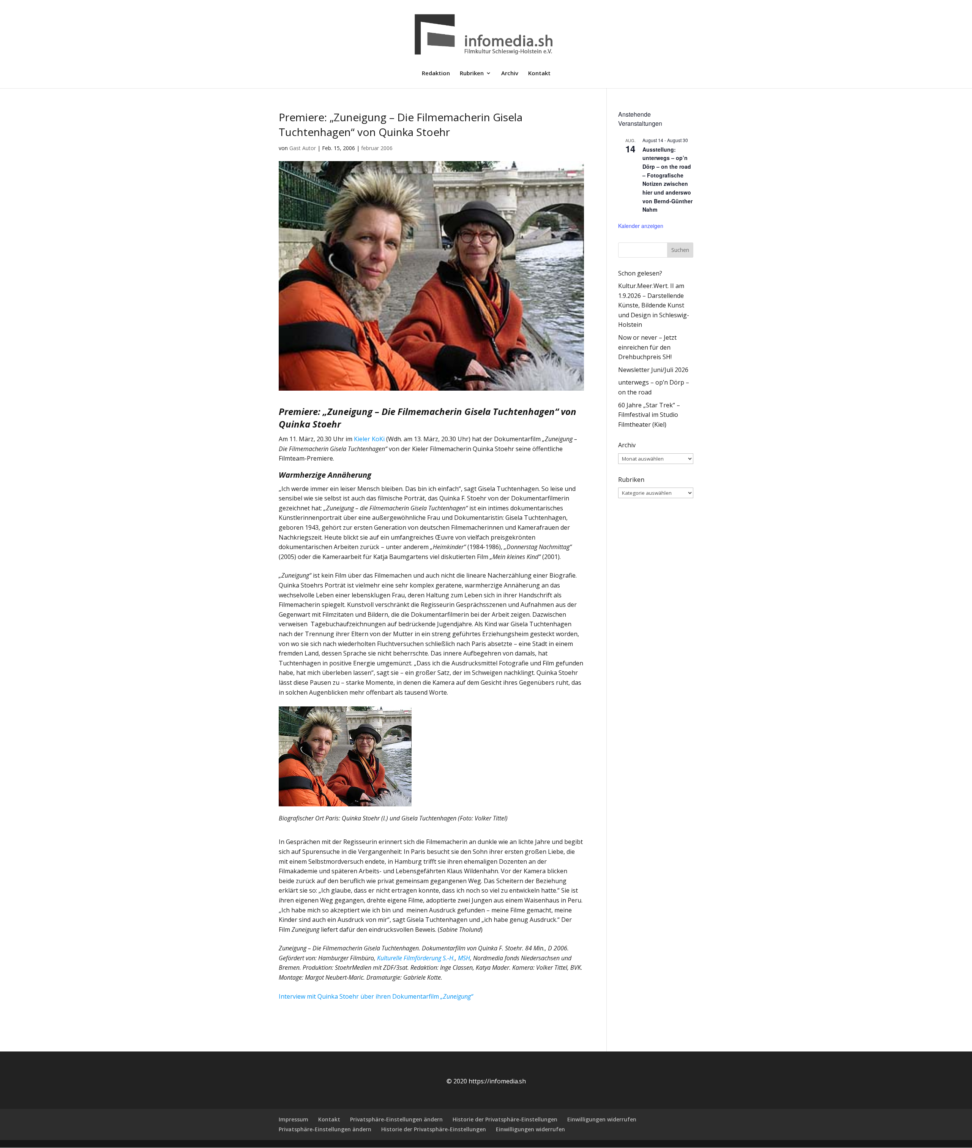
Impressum (293, 1119)
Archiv (509, 73)
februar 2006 (377, 148)
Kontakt (539, 73)
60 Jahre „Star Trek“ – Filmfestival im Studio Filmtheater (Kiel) (649, 415)
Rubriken (472, 73)
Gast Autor (302, 148)
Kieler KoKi (369, 439)
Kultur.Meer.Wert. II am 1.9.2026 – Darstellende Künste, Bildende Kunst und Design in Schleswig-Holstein (653, 305)
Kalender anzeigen (640, 226)
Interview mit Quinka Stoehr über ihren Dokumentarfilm (376, 996)
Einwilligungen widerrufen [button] (601, 1119)
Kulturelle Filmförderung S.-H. (416, 958)
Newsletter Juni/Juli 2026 (653, 370)
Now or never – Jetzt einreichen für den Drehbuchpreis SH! (647, 347)
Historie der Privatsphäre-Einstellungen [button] (505, 1119)
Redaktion (436, 73)
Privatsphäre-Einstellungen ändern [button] (396, 1119)
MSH (464, 958)
